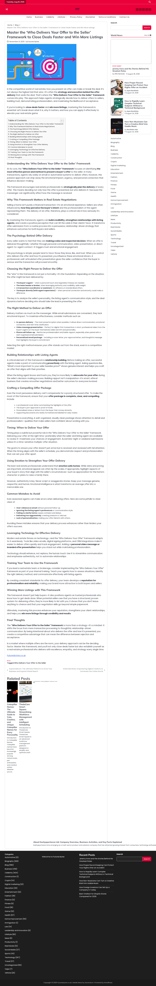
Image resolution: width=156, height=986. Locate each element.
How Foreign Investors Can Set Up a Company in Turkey (94, 888)
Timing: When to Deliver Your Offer (23, 142)
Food (113, 188)
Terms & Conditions (107, 17)
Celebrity (50, 17)
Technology (116, 238)
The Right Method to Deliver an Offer (24, 134)
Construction (116, 158)
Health (113, 196)
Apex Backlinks (132, 91)
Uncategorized (117, 246)
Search (114, 23)
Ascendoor (89, 983)
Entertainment (116, 66)
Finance (114, 181)
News (113, 219)
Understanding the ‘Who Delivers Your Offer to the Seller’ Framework (36, 124)
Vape (113, 250)
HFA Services (120, 74)
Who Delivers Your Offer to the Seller (30, 663)
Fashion (114, 177)
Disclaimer (90, 17)
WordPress (108, 983)
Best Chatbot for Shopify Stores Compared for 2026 (92, 895)
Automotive (116, 138)
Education (115, 169)
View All (146, 35)
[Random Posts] (7, 9)
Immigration (116, 204)
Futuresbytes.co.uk (16, 655)
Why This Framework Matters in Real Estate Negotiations (32, 126)
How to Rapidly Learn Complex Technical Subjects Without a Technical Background (135, 104)
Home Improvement (119, 200)
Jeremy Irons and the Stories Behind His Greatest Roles (130, 69)
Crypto (114, 161)
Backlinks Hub (132, 129)
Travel (113, 242)
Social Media (116, 231)
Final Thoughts (16, 157)
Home (29, 17)
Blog (9, 660)
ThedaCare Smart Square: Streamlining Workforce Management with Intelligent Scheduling (25, 714)
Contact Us (124, 17)
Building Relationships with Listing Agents (26, 137)
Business (39, 17)
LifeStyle (61, 17)
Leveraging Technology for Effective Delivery (27, 150)
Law (112, 208)
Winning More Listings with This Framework (27, 155)
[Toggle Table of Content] (61, 121)
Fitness (114, 184)
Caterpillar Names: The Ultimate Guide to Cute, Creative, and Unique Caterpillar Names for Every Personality (12, 719)
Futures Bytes (33, 41)
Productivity (116, 223)
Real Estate (115, 227)
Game (113, 192)
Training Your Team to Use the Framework (26, 152)
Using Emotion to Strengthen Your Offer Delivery (29, 144)
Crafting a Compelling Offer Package (24, 139)
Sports (113, 235)
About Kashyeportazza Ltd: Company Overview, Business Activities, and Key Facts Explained (77, 842)
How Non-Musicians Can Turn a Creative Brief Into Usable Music (136, 123)
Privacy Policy (76, 17)
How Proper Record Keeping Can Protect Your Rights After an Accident (136, 84)
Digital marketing (118, 165)
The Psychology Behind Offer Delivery (24, 129)
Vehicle (114, 254)
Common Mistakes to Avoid (21, 147)
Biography (115, 142)
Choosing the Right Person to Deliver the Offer (28, 132)
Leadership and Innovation (122, 211)
